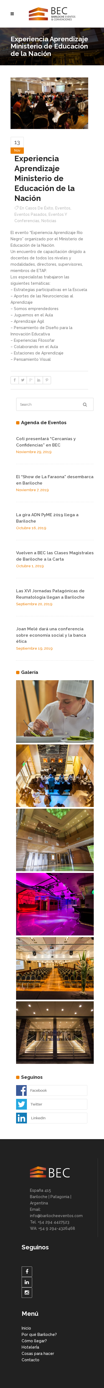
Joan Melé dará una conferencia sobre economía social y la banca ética (51, 635)
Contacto (30, 1360)
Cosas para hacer (38, 1353)
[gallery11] (55, 904)
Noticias (48, 221)
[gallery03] (55, 775)
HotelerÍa (30, 1347)
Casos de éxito (39, 208)
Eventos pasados (30, 214)
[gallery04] (55, 840)
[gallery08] (55, 711)
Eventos (62, 208)
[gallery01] (55, 1032)
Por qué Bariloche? (39, 1334)
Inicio (26, 1328)
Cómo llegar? (34, 1341)
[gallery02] (55, 968)
